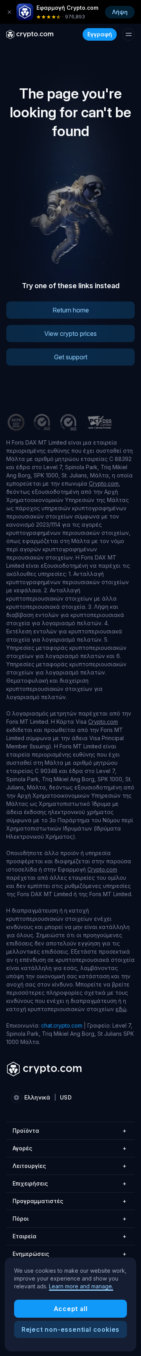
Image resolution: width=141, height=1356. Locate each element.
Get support (70, 357)
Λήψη (120, 12)
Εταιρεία (70, 1236)
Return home (70, 310)
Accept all (71, 1309)
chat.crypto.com (61, 1025)
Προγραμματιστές (70, 1201)
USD (65, 1097)
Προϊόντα (70, 1130)
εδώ (121, 1009)
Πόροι (70, 1218)
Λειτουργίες (70, 1165)
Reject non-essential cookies (70, 1329)
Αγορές (70, 1148)
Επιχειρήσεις (70, 1183)
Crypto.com (104, 483)
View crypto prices (70, 333)
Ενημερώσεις (70, 1253)
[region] (70, 1304)
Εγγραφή (99, 34)
